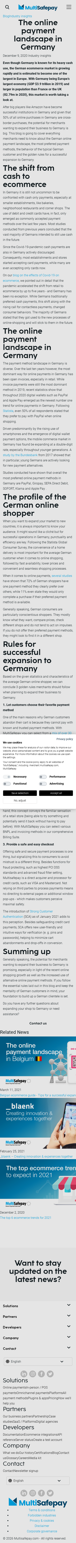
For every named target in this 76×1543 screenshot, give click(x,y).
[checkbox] (7, 777)
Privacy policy (65, 739)
